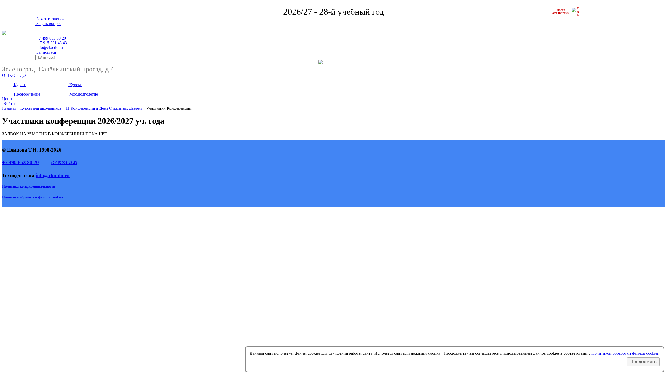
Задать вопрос (48, 23)
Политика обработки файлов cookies (32, 197)
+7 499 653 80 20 (20, 162)
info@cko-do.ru (49, 47)
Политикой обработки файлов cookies (625, 353)
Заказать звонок (50, 19)
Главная (9, 108)
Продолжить (643, 361)
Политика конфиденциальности (28, 187)
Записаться (45, 52)
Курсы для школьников (40, 108)
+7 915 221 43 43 (64, 163)
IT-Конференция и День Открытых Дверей (104, 108)
